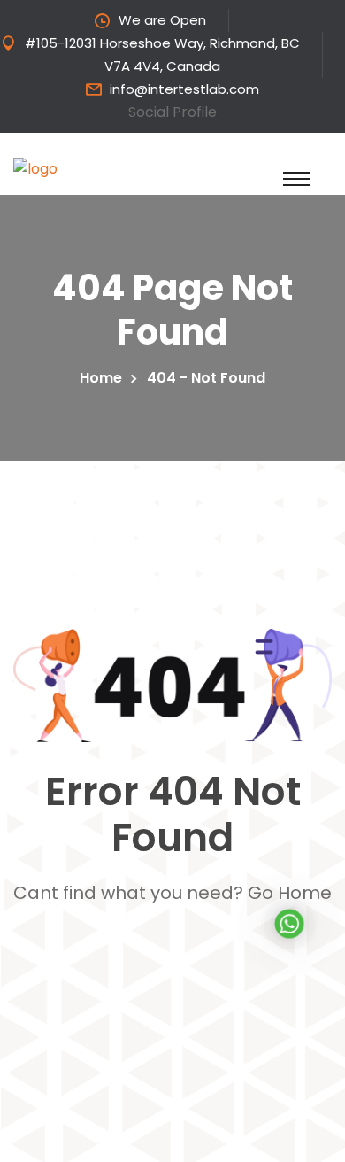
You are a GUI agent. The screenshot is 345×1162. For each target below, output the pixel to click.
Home (104, 378)
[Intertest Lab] (123, 168)
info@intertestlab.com (184, 89)
